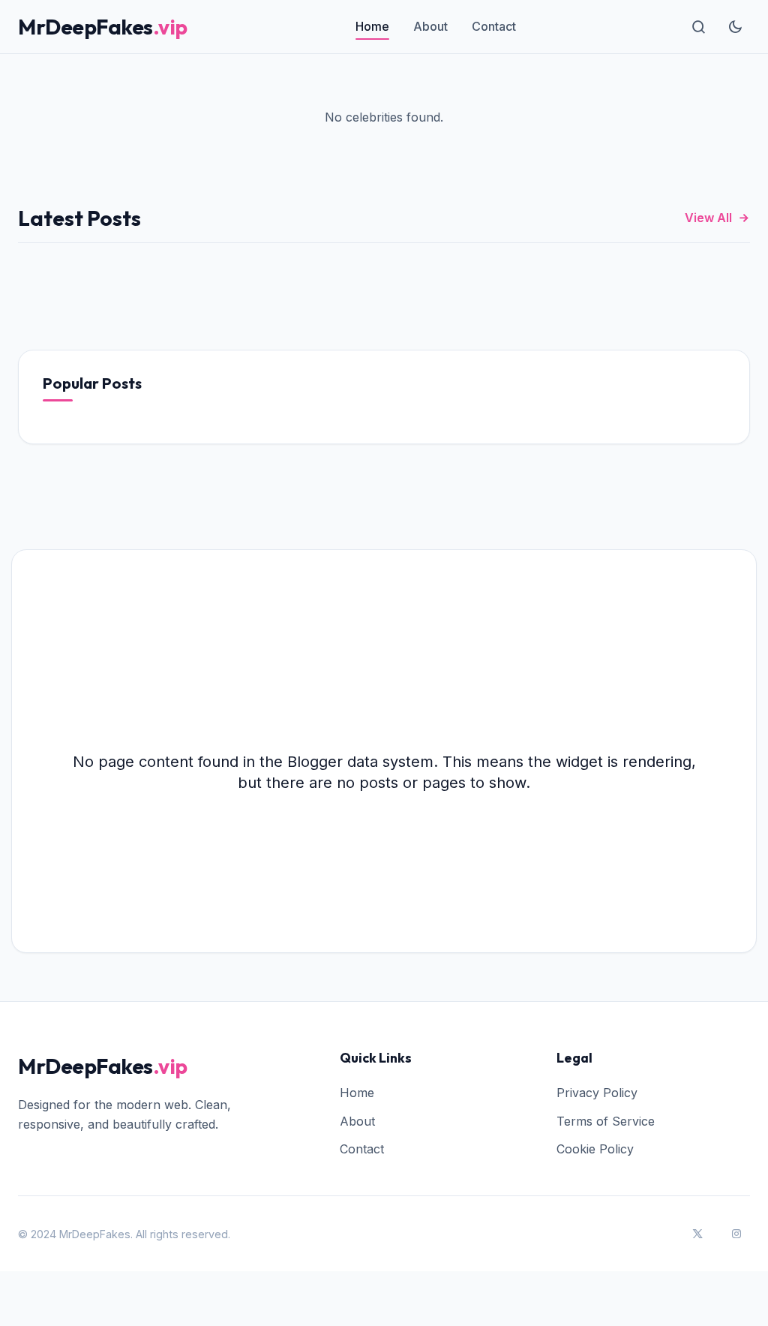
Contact (494, 26)
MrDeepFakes (103, 27)
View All (708, 217)
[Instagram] (736, 1233)
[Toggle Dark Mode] (735, 27)
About (430, 26)
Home (372, 26)
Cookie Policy (595, 1148)
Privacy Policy (597, 1092)
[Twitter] (697, 1233)
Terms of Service (605, 1121)
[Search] (699, 27)
